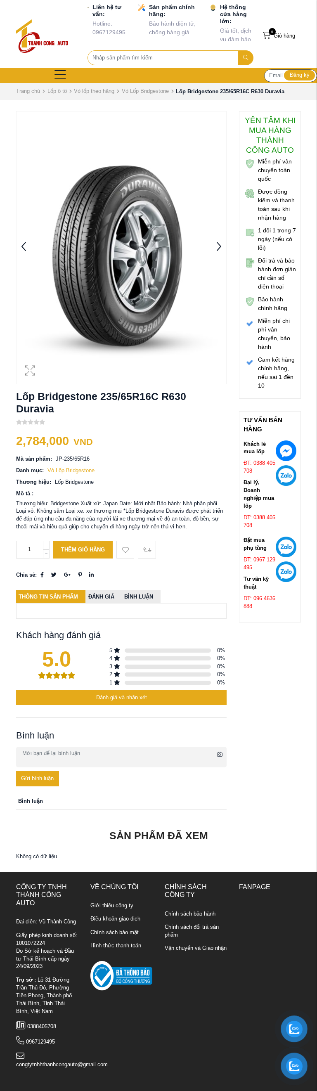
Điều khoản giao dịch (115, 919)
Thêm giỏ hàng (83, 550)
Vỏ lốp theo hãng (94, 91)
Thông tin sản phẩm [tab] (48, 597)
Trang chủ (28, 91)
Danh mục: (30, 470)
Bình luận (138, 597)
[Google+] (67, 575)
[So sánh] (147, 550)
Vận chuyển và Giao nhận (196, 948)
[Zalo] (286, 477)
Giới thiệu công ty (111, 906)
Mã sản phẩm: (34, 459)
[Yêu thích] (125, 550)
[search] (245, 57)
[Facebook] (42, 575)
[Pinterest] (80, 575)
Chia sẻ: (26, 575)
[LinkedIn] (91, 575)
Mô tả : (24, 494)
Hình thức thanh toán (115, 946)
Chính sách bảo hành (190, 914)
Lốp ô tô (57, 91)
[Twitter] (54, 575)
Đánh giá (101, 597)
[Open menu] (60, 75)
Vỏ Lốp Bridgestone (145, 91)
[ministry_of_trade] (121, 975)
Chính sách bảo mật (114, 932)
